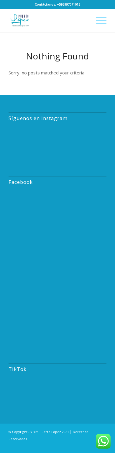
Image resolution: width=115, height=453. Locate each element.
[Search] (84, 20)
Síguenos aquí (60, 138)
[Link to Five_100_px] (93, 445)
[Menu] (98, 20)
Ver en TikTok (60, 389)
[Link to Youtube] (84, 445)
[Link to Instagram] (66, 445)
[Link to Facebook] (75, 445)
